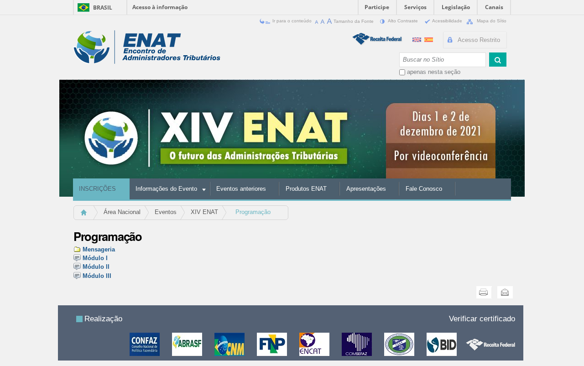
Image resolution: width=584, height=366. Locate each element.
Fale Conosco (424, 188)
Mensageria (99, 249)
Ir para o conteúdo (292, 20)
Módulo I (95, 258)
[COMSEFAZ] (357, 343)
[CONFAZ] (145, 343)
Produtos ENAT (306, 188)
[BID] (442, 343)
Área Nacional (122, 212)
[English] (417, 38)
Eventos (166, 212)
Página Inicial (87, 215)
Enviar (505, 292)
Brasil (102, 7)
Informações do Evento (166, 188)
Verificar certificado (482, 318)
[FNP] (272, 343)
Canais (494, 7)
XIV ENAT (204, 212)
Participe (377, 7)
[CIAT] (400, 343)
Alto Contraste (403, 20)
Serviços (415, 7)
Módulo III (97, 275)
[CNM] (230, 343)
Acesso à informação (160, 7)
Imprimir (484, 292)
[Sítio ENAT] (146, 47)
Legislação (456, 7)
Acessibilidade (447, 20)
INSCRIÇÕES (97, 188)
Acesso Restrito (479, 40)
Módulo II (96, 266)
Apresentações (366, 188)
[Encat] (315, 343)
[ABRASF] (187, 343)
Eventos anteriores (241, 188)
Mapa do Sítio (490, 20)
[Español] (428, 38)
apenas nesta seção (433, 71)
